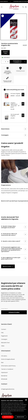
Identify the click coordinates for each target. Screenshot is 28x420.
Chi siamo (4, 356)
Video (2, 346)
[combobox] (26, 400)
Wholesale (4, 379)
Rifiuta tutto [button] (20, 417)
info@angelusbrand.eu (7, 389)
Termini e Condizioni (7, 369)
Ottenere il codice (14, 312)
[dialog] (14, 409)
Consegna (4, 339)
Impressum (4, 372)
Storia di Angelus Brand (8, 359)
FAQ (2, 332)
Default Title (5, 52)
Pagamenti (4, 336)
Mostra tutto (7, 266)
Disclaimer (4, 376)
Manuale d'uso (5, 342)
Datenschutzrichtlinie (6, 412)
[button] (1, 7)
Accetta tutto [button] (8, 417)
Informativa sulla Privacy (8, 366)
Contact (3, 329)
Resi (2, 362)
